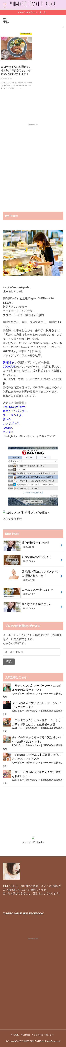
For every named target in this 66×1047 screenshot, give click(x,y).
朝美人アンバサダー (15, 410)
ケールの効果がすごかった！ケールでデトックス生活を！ (36, 705)
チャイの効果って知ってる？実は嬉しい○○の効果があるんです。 (36, 739)
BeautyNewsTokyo (14, 406)
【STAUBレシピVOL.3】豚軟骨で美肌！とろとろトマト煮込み (36, 756)
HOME (16, 1035)
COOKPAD (9, 366)
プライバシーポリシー (44, 1035)
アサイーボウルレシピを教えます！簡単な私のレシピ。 (36, 774)
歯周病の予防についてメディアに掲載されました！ (41, 575)
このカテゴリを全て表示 (33, 493)
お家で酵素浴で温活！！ (37, 559)
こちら (19, 889)
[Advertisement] (33, 169)
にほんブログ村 (12, 518)
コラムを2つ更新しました (37, 591)
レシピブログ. (11, 423)
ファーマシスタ (12, 415)
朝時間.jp (8, 362)
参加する (54, 496)
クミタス (8, 431)
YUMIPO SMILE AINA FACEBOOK (23, 913)
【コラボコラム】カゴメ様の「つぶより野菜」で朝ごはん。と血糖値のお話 (36, 722)
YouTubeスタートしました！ (34, 12)
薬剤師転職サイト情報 (35, 544)
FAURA (7, 427)
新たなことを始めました (37, 606)
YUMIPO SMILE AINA (31, 1041)
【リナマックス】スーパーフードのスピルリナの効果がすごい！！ (36, 687)
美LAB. (7, 419)
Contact (26, 1035)
